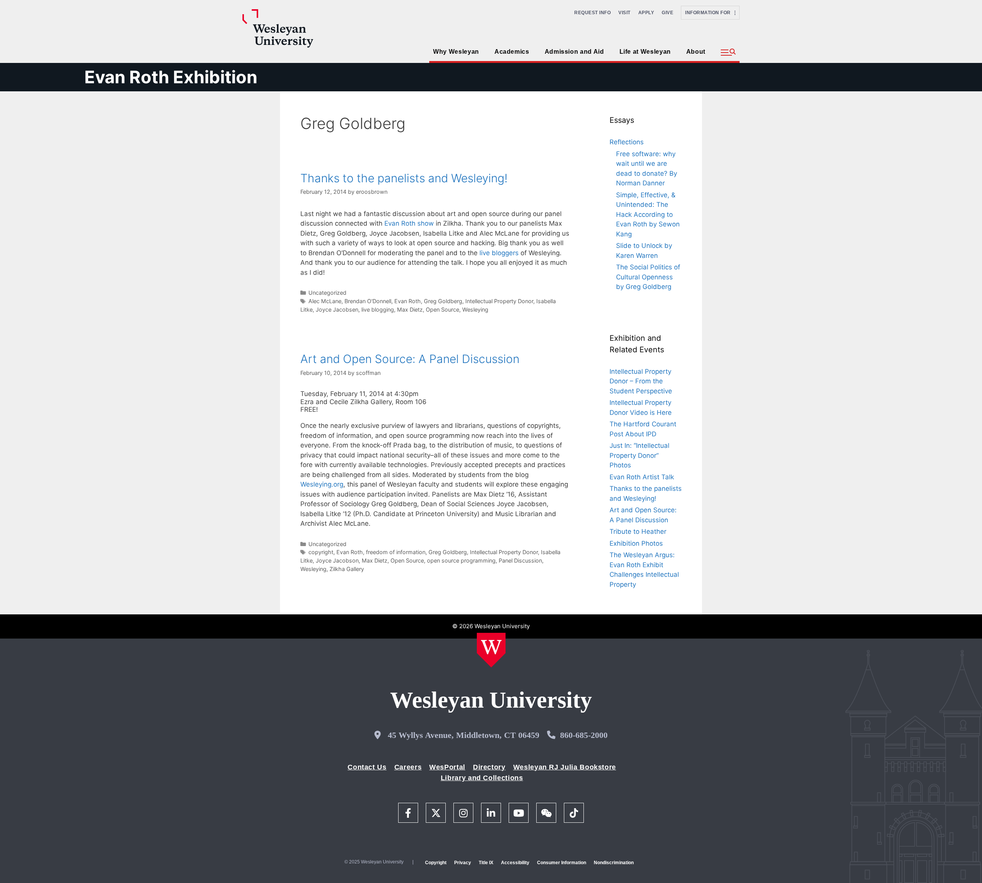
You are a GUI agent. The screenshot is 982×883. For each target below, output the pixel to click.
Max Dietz (410, 309)
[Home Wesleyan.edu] (491, 650)
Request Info (592, 12)
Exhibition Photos (636, 543)
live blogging (377, 309)
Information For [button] (710, 12)
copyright (320, 552)
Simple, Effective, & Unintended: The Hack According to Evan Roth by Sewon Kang (648, 214)
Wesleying (475, 309)
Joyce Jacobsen (337, 309)
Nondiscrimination (614, 862)
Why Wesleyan (456, 51)
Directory (489, 767)
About (695, 51)
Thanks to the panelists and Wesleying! (403, 178)
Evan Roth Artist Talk (642, 477)
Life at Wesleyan (645, 51)
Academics (511, 51)
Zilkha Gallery (347, 569)
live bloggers (499, 253)
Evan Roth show (409, 223)
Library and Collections (482, 778)
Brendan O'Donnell (367, 301)
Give (667, 12)
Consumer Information (561, 862)
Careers (408, 767)
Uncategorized (327, 292)
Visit (624, 12)
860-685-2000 (584, 735)
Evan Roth (407, 301)
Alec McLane (324, 301)
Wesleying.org (321, 484)
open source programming (461, 560)
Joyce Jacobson (337, 560)
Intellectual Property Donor (499, 301)
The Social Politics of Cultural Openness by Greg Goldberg (648, 276)
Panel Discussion (520, 560)
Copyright (436, 862)
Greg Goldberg (443, 301)
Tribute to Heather (638, 531)
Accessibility (515, 862)
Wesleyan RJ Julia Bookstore (564, 767)
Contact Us (367, 767)
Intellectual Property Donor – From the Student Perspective (641, 381)
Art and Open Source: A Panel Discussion (409, 359)
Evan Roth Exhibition (170, 76)
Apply (646, 12)
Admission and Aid (574, 51)
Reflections (627, 142)
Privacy (462, 862)
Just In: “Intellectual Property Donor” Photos (639, 455)
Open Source (442, 309)
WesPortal (447, 767)
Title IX (486, 862)
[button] (728, 52)
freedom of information (395, 552)
